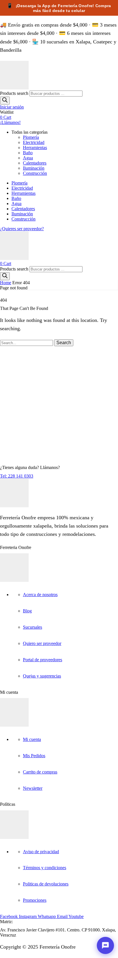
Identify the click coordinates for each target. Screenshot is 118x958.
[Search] (5, 101)
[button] (12, 107)
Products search (15, 93)
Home (5, 282)
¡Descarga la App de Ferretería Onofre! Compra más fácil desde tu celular (59, 8)
